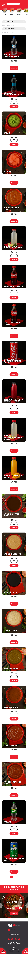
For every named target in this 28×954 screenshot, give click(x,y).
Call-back (18, 925)
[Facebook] (12, 939)
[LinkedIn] (19, 939)
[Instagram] (9, 939)
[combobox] (14, 21)
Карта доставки (14, 942)
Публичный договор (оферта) (14, 943)
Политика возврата (14, 946)
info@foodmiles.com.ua (14, 934)
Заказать (14, 68)
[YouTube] (16, 939)
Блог (14, 947)
